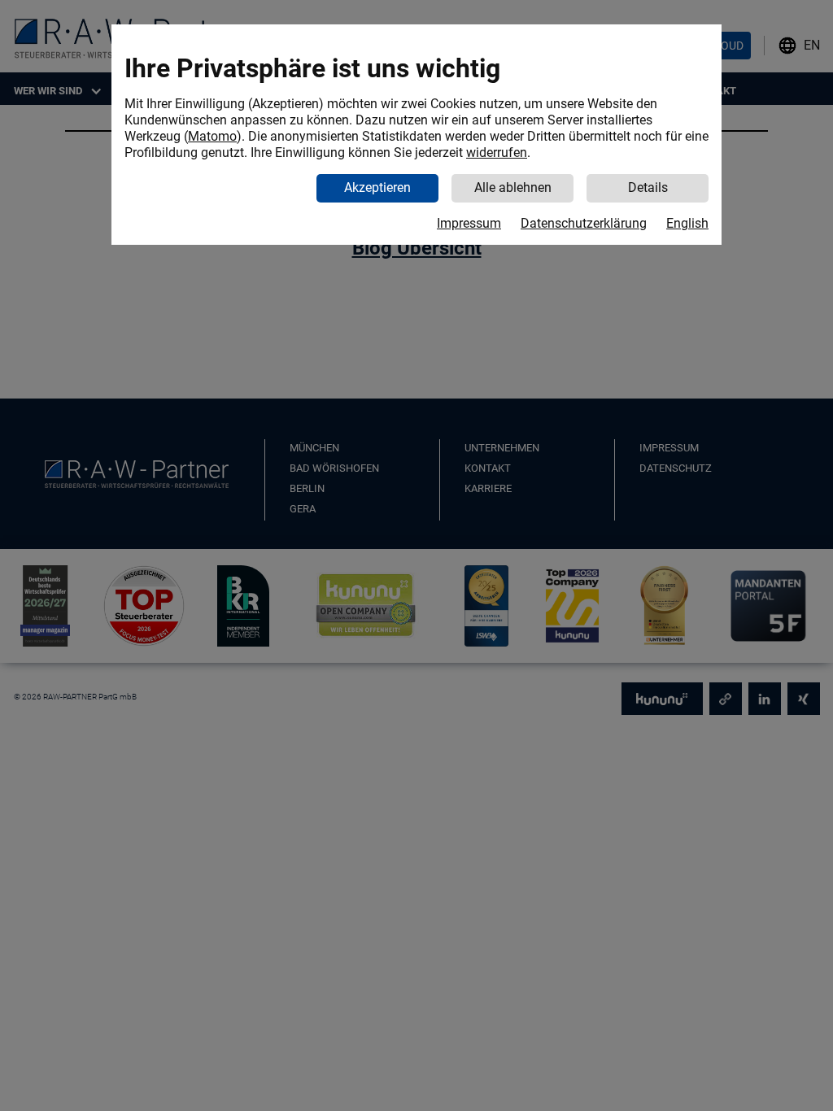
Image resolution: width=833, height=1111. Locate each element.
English (687, 223)
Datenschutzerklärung (584, 223)
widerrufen (496, 152)
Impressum (469, 223)
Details (648, 187)
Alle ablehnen (513, 187)
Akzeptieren (377, 187)
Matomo (212, 136)
